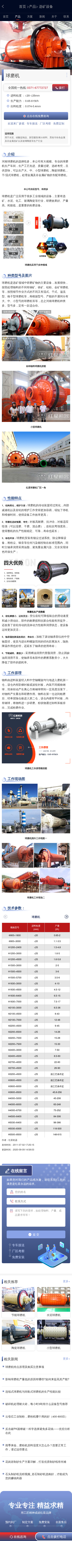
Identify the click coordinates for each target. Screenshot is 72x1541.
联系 (66, 16)
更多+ (66, 1281)
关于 (54, 16)
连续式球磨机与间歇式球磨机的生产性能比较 (33, 1391)
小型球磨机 (54, 1347)
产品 (32, 6)
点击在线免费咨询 (37, 116)
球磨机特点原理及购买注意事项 (24, 1367)
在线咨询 (20, 1536)
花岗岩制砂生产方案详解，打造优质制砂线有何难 (35, 1461)
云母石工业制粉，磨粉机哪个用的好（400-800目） (36, 1416)
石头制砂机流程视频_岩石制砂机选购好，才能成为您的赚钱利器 (36, 1476)
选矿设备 (46, 6)
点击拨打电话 (56, 1536)
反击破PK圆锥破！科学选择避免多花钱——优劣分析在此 (37, 1431)
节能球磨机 (18, 1315)
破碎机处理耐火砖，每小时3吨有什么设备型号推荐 (36, 1404)
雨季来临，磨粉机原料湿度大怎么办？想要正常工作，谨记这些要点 (35, 1447)
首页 (22, 6)
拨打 (61, 87)
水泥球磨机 (54, 1315)
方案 (30, 16)
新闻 (42, 16)
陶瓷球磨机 (18, 1347)
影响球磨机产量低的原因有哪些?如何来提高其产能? (37, 1379)
